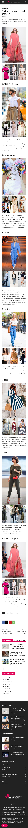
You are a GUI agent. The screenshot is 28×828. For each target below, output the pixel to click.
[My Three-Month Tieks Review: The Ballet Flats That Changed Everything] (5, 654)
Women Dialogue (6, 691)
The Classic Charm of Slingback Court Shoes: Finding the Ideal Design (17, 646)
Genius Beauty (6, 677)
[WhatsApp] (13, 622)
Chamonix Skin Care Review (21, 632)
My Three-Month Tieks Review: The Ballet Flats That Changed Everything (17, 653)
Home (3, 6)
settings (19, 822)
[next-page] (5, 669)
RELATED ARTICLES (7, 640)
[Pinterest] (10, 622)
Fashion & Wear (9, 6)
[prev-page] (3, 669)
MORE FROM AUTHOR (19, 640)
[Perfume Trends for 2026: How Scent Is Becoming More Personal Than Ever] (5, 726)
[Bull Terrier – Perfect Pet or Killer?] (5, 739)
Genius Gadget (6, 686)
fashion (7, 613)
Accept (4, 825)
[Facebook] (3, 622)
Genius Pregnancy (7, 681)
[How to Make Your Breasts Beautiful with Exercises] (5, 747)
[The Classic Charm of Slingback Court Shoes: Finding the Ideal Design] (5, 646)
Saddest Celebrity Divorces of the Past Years (7, 633)
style (12, 613)
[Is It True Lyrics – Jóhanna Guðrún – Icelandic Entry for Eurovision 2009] (5, 754)
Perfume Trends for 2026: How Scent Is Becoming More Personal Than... (18, 726)
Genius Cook (5, 679)
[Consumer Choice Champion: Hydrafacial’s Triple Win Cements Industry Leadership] (5, 719)
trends (16, 613)
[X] (6, 622)
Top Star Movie (6, 689)
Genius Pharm (6, 684)
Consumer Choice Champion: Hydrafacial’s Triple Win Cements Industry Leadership (18, 718)
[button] (2, 2)
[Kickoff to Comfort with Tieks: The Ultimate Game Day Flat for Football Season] (5, 661)
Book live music (6, 693)
